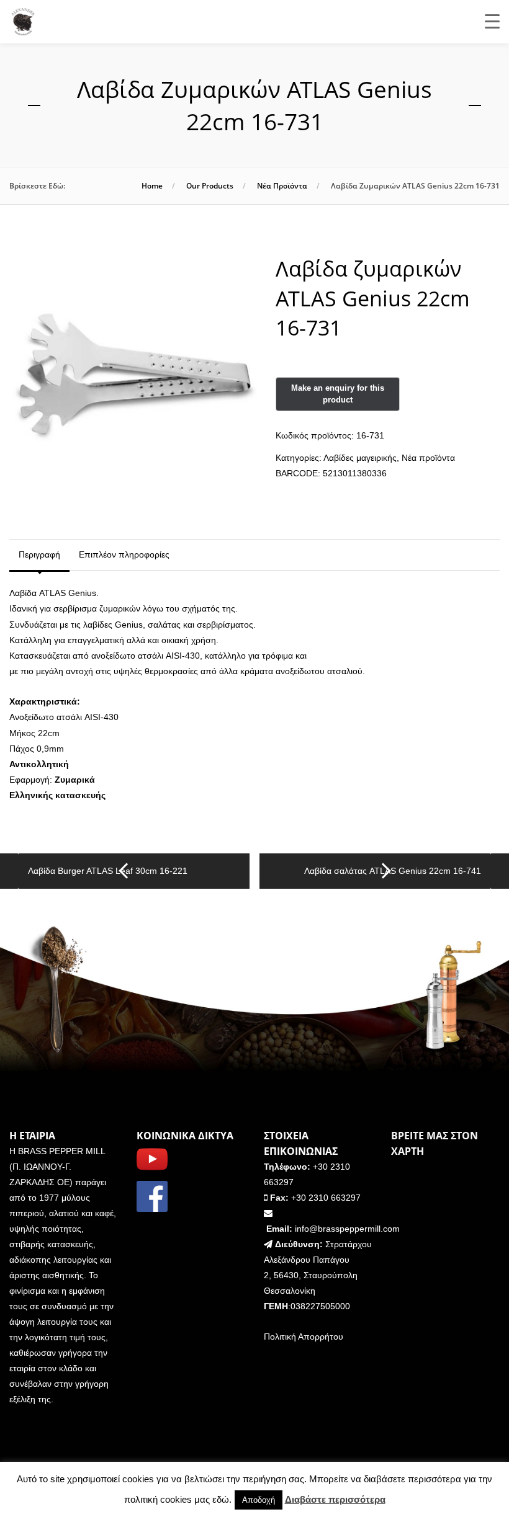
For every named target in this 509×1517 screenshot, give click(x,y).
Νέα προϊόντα (282, 185)
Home (152, 185)
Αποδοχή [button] (258, 1500)
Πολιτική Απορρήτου (303, 1336)
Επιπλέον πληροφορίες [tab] (124, 554)
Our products (209, 185)
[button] (236, 285)
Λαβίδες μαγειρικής (360, 458)
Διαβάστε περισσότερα (335, 1499)
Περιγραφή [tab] (39, 554)
